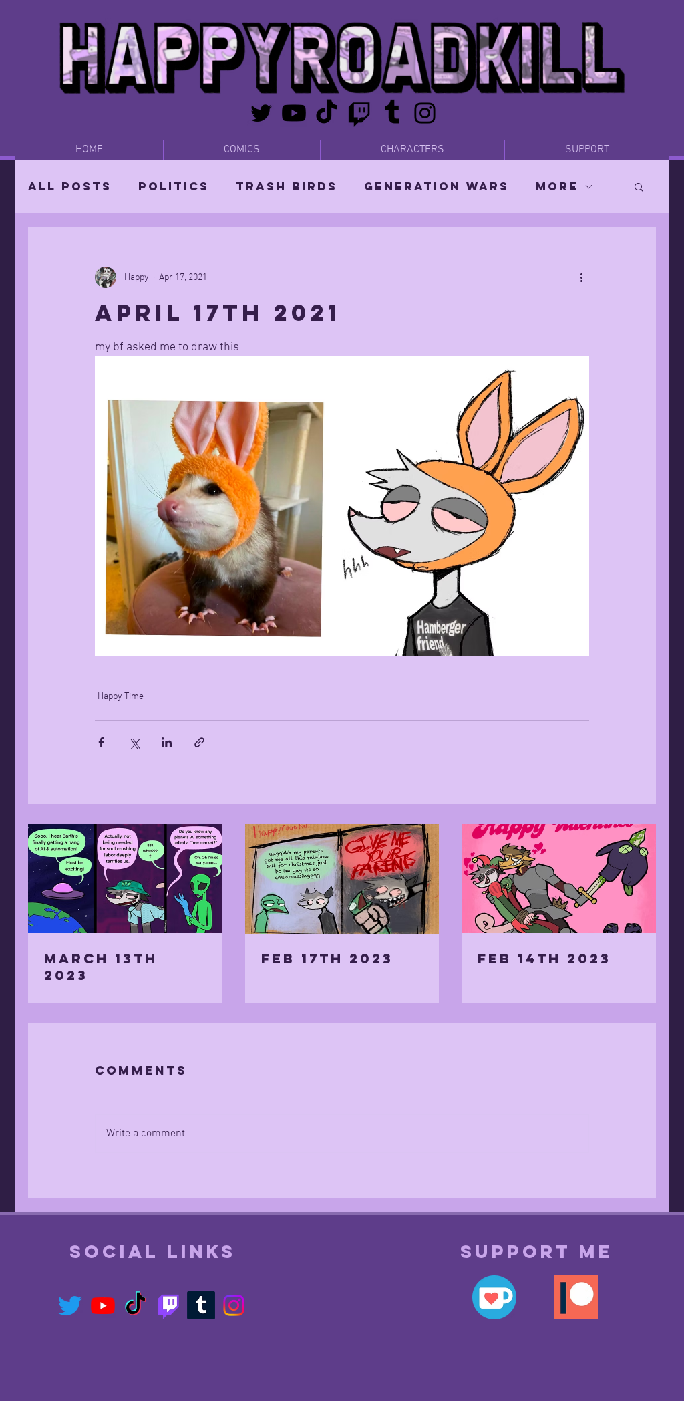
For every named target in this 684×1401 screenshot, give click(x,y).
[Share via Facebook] (101, 742)
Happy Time (121, 697)
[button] (639, 186)
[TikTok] (327, 113)
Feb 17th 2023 (327, 958)
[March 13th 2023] (125, 878)
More (557, 186)
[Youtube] (294, 113)
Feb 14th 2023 (544, 958)
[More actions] (581, 277)
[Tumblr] (392, 113)
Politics (173, 186)
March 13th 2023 (101, 966)
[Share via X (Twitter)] (134, 742)
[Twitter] (261, 113)
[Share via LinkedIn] (166, 742)
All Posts (70, 186)
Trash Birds (286, 186)
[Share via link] (199, 742)
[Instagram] (425, 113)
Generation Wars (436, 186)
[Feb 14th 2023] (559, 878)
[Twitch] (359, 113)
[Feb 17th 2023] (342, 879)
